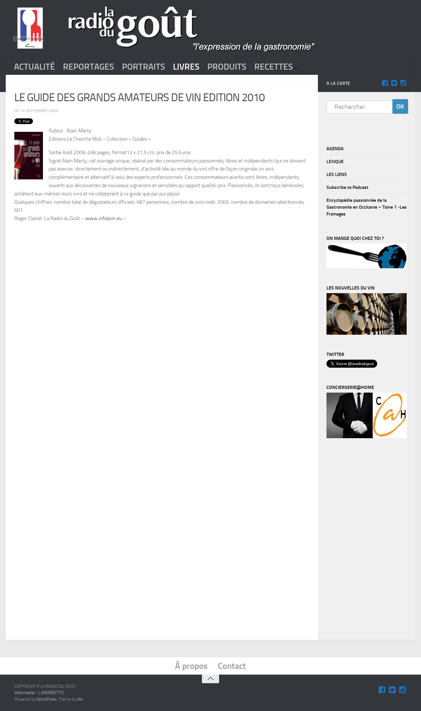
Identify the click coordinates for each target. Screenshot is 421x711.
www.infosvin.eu (103, 218)
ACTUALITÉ (34, 67)
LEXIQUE (335, 161)
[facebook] (384, 83)
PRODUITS (226, 67)
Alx (80, 699)
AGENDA (335, 148)
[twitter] (394, 83)
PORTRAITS (143, 67)
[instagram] (403, 83)
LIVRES (186, 67)
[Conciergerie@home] (366, 436)
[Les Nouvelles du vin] (366, 333)
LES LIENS (336, 174)
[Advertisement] (162, 243)
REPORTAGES (88, 67)
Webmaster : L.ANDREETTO (39, 692)
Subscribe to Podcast (347, 187)
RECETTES (273, 67)
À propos (191, 666)
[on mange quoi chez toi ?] (366, 266)
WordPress (47, 699)
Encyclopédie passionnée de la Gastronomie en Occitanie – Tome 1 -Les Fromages (366, 207)
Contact (232, 666)
